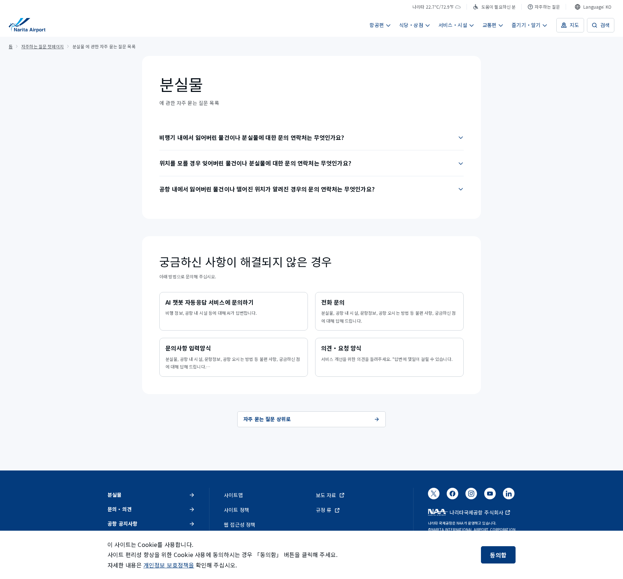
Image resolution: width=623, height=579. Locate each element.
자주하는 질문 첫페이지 (42, 46)
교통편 (489, 24)
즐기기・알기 (526, 24)
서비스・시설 (452, 24)
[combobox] (593, 6)
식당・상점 (411, 24)
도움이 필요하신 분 (498, 7)
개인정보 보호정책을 (168, 565)
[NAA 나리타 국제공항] (27, 25)
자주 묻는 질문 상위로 (267, 419)
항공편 (377, 24)
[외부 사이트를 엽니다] (433, 495)
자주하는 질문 (547, 7)
